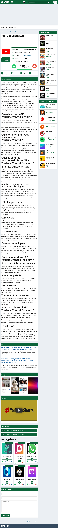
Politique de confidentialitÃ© (23, 521)
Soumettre (6, 515)
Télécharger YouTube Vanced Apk (13, 430)
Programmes (12, 27)
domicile (5, 31)
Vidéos (33, 73)
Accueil (3, 27)
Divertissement (18, 31)
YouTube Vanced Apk (27, 31)
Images (24, 73)
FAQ (14, 73)
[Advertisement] (29, 15)
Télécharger (6, 60)
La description (4, 73)
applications (11, 31)
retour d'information (37, 521)
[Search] (48, 2)
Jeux (7, 27)
